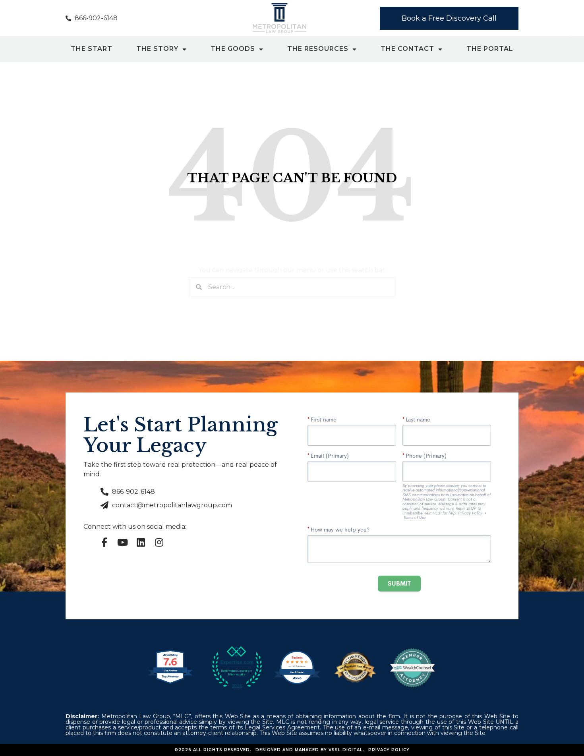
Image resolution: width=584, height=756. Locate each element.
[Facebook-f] (104, 542)
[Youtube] (122, 542)
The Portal (489, 49)
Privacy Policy (389, 749)
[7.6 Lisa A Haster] (170, 683)
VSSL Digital (346, 749)
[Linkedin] (140, 542)
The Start (91, 49)
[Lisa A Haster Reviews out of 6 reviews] (297, 683)
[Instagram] (159, 542)
